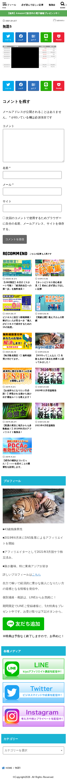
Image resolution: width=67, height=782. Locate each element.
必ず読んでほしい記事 (32, 5)
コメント (8, 126)
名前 (7, 167)
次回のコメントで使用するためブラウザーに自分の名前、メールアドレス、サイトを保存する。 (33, 223)
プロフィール (9, 5)
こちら (36, 574)
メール (8, 184)
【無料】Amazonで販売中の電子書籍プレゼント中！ (33, 13)
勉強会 (52, 5)
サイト (7, 201)
